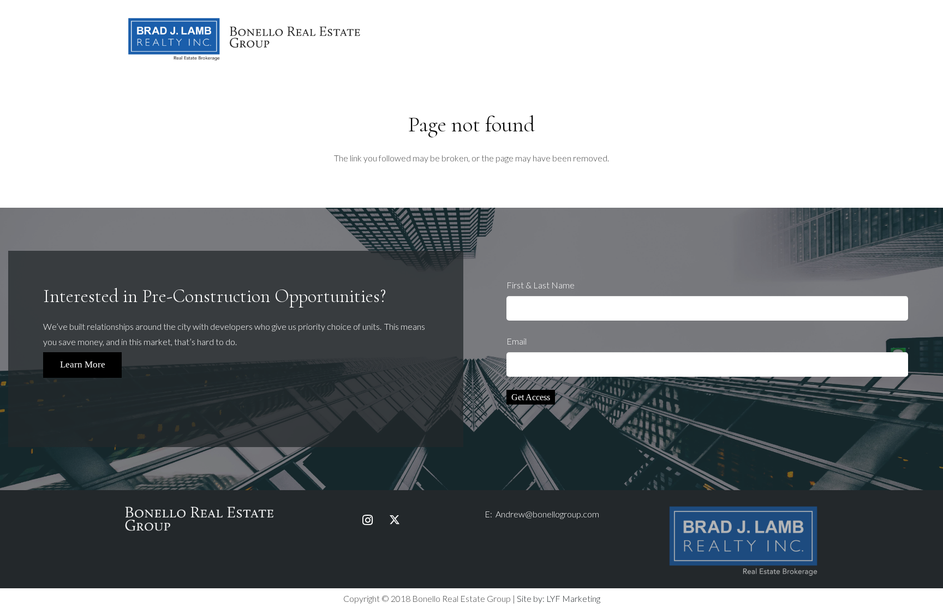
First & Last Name (540, 285)
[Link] (244, 38)
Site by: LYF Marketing (558, 598)
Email (516, 341)
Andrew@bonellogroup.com (547, 514)
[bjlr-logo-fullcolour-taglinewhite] (743, 508)
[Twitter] (394, 520)
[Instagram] (367, 520)
